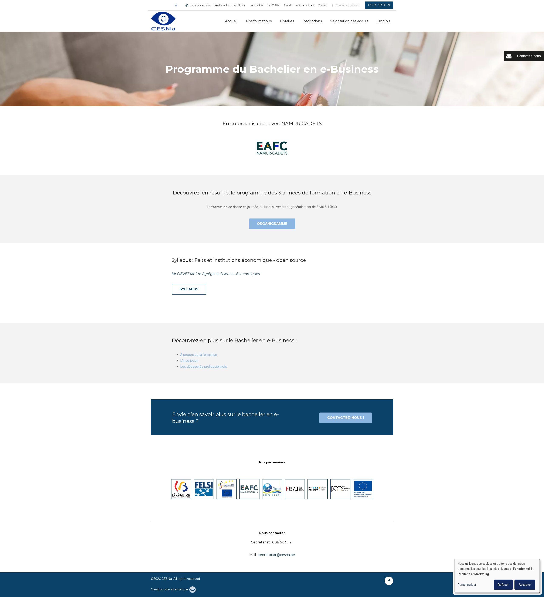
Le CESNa (273, 5)
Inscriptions (312, 21)
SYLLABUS (189, 289)
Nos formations (259, 21)
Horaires (287, 21)
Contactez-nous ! (345, 418)
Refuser (503, 584)
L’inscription (189, 361)
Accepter (525, 584)
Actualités (257, 5)
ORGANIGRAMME (272, 224)
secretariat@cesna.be (276, 555)
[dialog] (497, 576)
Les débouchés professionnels (203, 366)
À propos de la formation (198, 355)
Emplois (383, 21)
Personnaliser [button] (467, 584)
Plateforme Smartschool (299, 5)
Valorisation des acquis (349, 21)
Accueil (231, 21)
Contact (323, 5)
